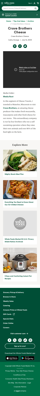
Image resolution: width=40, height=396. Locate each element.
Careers (6, 327)
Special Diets (8, 319)
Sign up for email (20, 346)
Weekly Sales (8, 301)
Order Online (8, 323)
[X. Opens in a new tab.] (25, 46)
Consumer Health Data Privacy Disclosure (19, 379)
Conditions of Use (19, 375)
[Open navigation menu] (2, 3)
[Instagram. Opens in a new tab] (20, 340)
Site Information (20, 383)
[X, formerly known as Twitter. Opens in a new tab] (15, 340)
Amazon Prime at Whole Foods (15, 310)
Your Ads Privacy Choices (24, 371)
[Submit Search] (36, 8)
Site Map (11, 383)
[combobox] (18, 8)
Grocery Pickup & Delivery (13, 292)
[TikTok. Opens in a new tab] (25, 340)
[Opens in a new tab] (12, 358)
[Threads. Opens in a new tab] (30, 340)
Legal (29, 383)
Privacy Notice (10, 371)
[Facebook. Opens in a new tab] (9, 340)
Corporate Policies (20, 387)
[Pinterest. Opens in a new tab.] (15, 46)
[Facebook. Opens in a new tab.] (20, 46)
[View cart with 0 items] (38, 3)
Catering (6, 305)
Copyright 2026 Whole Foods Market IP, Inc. (20, 366)
